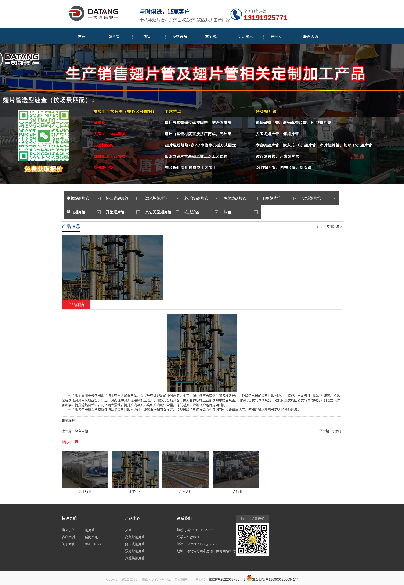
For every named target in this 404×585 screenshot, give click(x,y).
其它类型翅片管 (158, 212)
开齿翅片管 (115, 212)
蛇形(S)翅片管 (196, 198)
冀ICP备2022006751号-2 (227, 579)
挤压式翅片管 (117, 198)
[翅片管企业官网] (97, 20)
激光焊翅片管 (156, 198)
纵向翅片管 (76, 212)
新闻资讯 (245, 37)
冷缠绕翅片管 (235, 198)
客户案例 (68, 537)
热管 (147, 37)
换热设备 (179, 37)
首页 (81, 37)
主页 (319, 226)
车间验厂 (212, 37)
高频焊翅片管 (78, 198)
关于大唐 (278, 37)
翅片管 (114, 37)
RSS (97, 544)
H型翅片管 (272, 198)
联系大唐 (310, 37)
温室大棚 (81, 431)
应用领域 (332, 226)
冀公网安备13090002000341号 (275, 579)
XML (88, 544)
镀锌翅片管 (311, 198)
